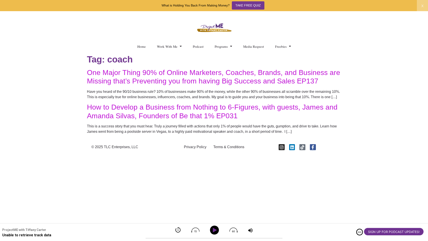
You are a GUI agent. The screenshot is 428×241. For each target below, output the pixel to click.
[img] (359, 232)
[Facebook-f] (313, 147)
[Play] (215, 230)
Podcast (198, 46)
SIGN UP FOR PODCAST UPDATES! (394, 232)
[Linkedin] (292, 147)
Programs (221, 46)
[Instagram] (282, 147)
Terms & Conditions (228, 147)
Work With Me (167, 46)
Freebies (281, 46)
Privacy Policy (195, 147)
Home (141, 46)
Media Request (253, 46)
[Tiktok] (302, 147)
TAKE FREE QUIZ (248, 5)
